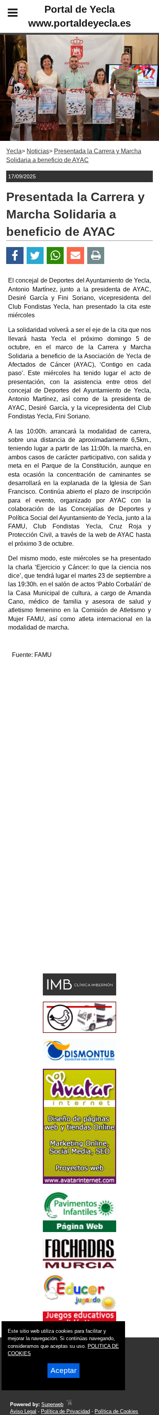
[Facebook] (15, 255)
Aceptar (63, 1370)
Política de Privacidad (65, 1411)
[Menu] (6, 14)
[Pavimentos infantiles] (79, 1230)
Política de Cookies (116, 1411)
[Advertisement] (79, 744)
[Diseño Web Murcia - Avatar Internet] (69, 1404)
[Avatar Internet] (79, 1181)
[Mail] (75, 255)
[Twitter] (35, 255)
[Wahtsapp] (55, 255)
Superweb (52, 1404)
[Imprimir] (96, 255)
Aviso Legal (23, 1411)
